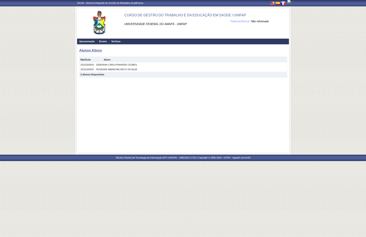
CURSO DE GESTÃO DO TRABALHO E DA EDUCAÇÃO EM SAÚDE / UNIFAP (185, 15)
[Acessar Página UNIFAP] (289, 1)
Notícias (116, 41)
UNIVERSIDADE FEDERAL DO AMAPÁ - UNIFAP (155, 24)
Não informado (260, 21)
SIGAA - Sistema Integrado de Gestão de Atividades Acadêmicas (110, 3)
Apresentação (87, 41)
